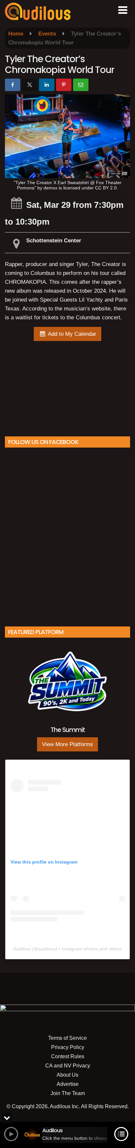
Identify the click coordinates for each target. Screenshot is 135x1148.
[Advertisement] (67, 387)
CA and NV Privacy (67, 1065)
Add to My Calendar (71, 334)
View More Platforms (67, 744)
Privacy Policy (67, 1047)
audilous (47, 948)
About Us (67, 1075)
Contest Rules (67, 1056)
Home (15, 34)
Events (47, 34)
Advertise (68, 1084)
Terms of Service (67, 1038)
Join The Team (67, 1093)
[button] (122, 10)
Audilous (22, 948)
